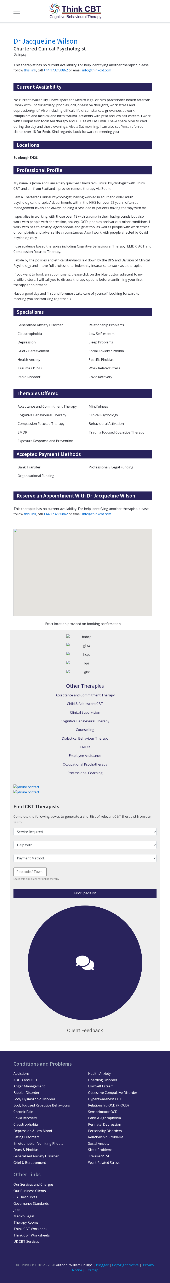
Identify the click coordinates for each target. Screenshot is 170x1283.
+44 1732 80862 (56, 70)
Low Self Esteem (100, 1086)
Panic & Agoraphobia (104, 1118)
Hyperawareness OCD (105, 1099)
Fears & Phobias (26, 1149)
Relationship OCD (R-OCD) (108, 1105)
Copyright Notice (126, 1265)
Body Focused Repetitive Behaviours (41, 1105)
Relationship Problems (105, 1137)
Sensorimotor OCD (103, 1111)
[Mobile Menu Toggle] (16, 11)
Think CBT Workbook (30, 1229)
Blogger (102, 1265)
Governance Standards (31, 1203)
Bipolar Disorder (26, 1092)
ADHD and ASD (25, 1080)
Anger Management (29, 1086)
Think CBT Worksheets (31, 1235)
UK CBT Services (26, 1241)
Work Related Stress (104, 1162)
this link (30, 70)
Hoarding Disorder (102, 1080)
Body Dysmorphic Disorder (34, 1099)
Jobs (16, 1209)
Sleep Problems (100, 1149)
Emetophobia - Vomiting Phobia (38, 1143)
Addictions (21, 1073)
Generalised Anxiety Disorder (36, 1156)
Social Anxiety (98, 1143)
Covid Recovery (25, 1118)
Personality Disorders (105, 1131)
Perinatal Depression (104, 1124)
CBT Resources (25, 1197)
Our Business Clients (29, 1191)
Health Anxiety (99, 1073)
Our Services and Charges (33, 1184)
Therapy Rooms (25, 1222)
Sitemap (92, 1270)
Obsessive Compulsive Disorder (112, 1092)
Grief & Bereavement (29, 1162)
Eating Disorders (26, 1137)
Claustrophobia (25, 1124)
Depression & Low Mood (32, 1131)
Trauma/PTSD (99, 1156)
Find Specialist (85, 893)
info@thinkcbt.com (96, 70)
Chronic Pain (23, 1111)
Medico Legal (23, 1216)
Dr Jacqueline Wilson (45, 41)
